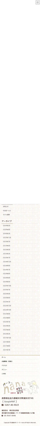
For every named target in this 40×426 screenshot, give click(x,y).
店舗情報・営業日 (7, 361)
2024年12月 (7, 262)
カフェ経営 (6, 215)
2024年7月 (6, 270)
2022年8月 (6, 318)
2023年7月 (6, 290)
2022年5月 (6, 326)
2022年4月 (6, 330)
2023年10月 (7, 286)
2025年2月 (6, 254)
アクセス (4, 365)
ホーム (4, 357)
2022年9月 (6, 314)
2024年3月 (6, 282)
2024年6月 (6, 274)
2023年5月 (6, 294)
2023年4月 (6, 298)
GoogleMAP (9, 401)
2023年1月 (6, 302)
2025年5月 (6, 250)
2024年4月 (6, 278)
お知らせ (5, 207)
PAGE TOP (37, 411)
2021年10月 (7, 338)
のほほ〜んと (7, 211)
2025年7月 (6, 242)
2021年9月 (6, 342)
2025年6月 (6, 246)
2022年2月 (6, 334)
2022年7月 (6, 322)
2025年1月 (6, 258)
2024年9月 (6, 266)
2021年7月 (6, 350)
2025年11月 (7, 238)
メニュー (4, 370)
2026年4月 (6, 230)
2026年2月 (6, 234)
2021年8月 (6, 346)
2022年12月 (7, 306)
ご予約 (4, 374)
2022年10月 (7, 310)
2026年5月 (6, 226)
